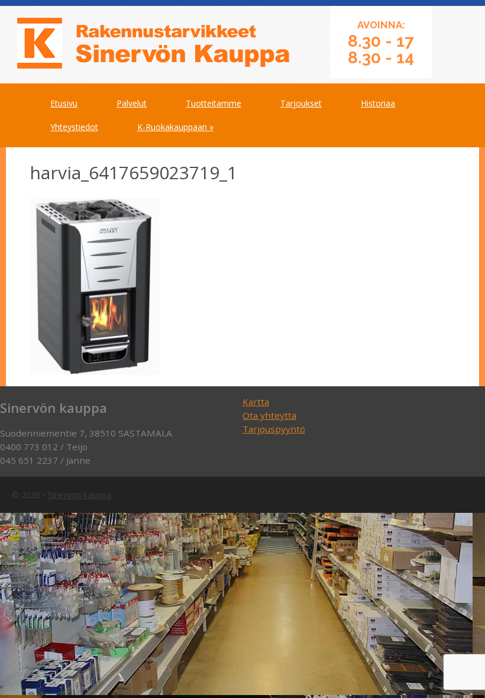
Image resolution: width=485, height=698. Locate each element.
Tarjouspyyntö (273, 429)
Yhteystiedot (74, 127)
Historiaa (378, 103)
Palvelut (132, 103)
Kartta (255, 402)
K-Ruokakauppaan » (175, 127)
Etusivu (63, 103)
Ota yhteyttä (269, 415)
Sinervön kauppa (79, 494)
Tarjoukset (301, 103)
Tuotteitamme (213, 103)
